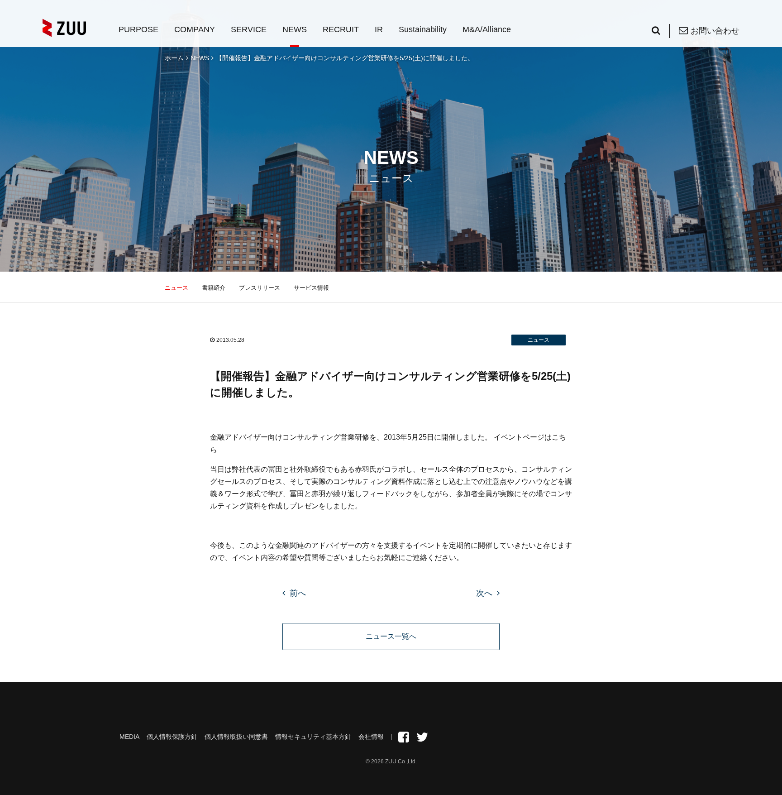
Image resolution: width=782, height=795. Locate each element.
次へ (484, 593)
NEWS (294, 29)
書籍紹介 (213, 287)
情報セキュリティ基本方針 (313, 736)
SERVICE (249, 29)
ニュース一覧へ (391, 636)
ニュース (176, 287)
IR (379, 29)
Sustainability (423, 29)
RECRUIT (341, 29)
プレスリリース (259, 287)
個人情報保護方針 (172, 736)
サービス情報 (311, 287)
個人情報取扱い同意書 (236, 736)
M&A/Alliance (487, 29)
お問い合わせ (715, 30)
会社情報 (371, 736)
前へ (298, 593)
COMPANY (194, 29)
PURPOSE (138, 29)
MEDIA (129, 736)
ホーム (174, 58)
